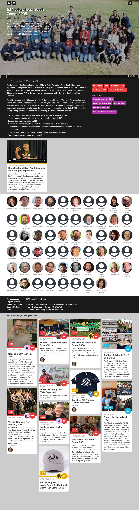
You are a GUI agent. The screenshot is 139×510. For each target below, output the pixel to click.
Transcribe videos (119, 103)
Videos (13, 81)
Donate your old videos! (101, 107)
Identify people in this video (102, 103)
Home (8, 81)
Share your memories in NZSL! (103, 99)
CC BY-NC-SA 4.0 (55, 307)
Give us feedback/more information (104, 112)
